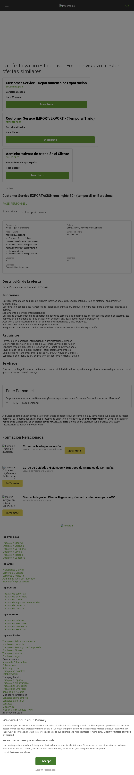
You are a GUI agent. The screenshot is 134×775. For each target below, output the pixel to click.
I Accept (45, 761)
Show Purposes (45, 770)
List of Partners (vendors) (16, 752)
